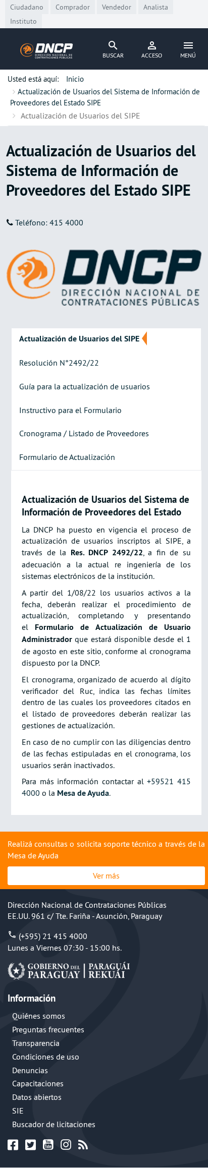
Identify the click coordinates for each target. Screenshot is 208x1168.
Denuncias (30, 1070)
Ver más (106, 875)
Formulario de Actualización (67, 457)
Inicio (75, 79)
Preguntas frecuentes (48, 1029)
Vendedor (116, 7)
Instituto (23, 21)
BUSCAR (113, 55)
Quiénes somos (38, 1016)
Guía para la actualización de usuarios (84, 386)
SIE (18, 1110)
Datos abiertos (37, 1097)
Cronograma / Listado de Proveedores (84, 433)
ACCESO (151, 55)
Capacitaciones (38, 1083)
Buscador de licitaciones (53, 1124)
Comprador (73, 7)
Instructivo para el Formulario (70, 410)
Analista (155, 7)
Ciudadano (26, 7)
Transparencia (36, 1043)
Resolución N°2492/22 (59, 363)
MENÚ (188, 55)
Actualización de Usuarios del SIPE (79, 338)
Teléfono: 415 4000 (49, 222)
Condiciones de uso (45, 1057)
